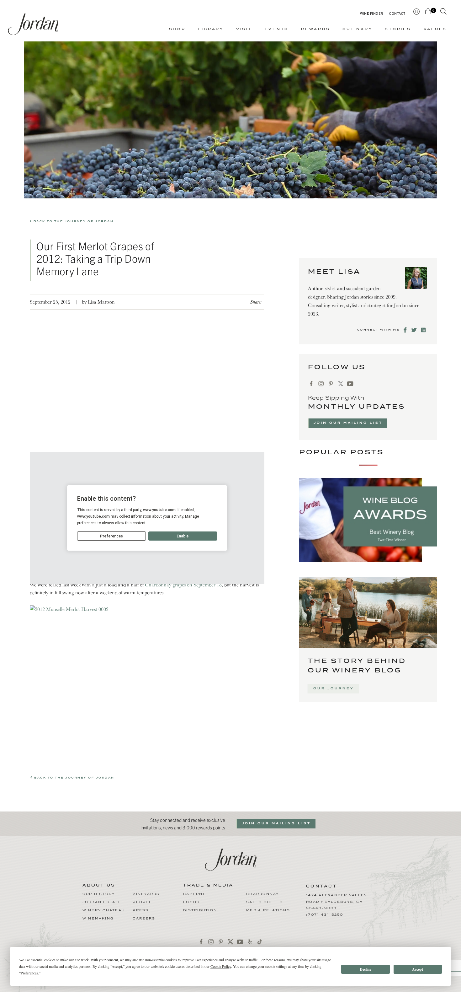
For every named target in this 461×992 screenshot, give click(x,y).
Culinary (357, 29)
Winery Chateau (103, 910)
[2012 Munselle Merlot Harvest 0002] (147, 682)
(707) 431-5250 (324, 915)
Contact (397, 13)
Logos (191, 902)
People (142, 902)
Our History (98, 894)
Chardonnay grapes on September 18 (183, 584)
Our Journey (333, 688)
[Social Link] (406, 329)
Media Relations (268, 910)
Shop (177, 29)
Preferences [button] (29, 972)
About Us (98, 885)
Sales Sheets (264, 902)
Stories (398, 29)
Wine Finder (371, 13)
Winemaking (98, 918)
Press (141, 910)
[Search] (443, 12)
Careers (144, 918)
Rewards (315, 29)
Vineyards (146, 894)
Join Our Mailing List (348, 423)
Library (211, 29)
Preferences (111, 536)
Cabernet (196, 894)
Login (416, 11)
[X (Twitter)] (340, 383)
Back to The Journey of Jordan (73, 221)
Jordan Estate (101, 902)
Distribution (200, 910)
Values (435, 29)
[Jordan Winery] (33, 24)
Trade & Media (208, 885)
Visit (244, 29)
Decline (365, 969)
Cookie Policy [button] (220, 966)
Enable (182, 536)
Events (277, 29)
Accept (417, 969)
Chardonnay (262, 894)
